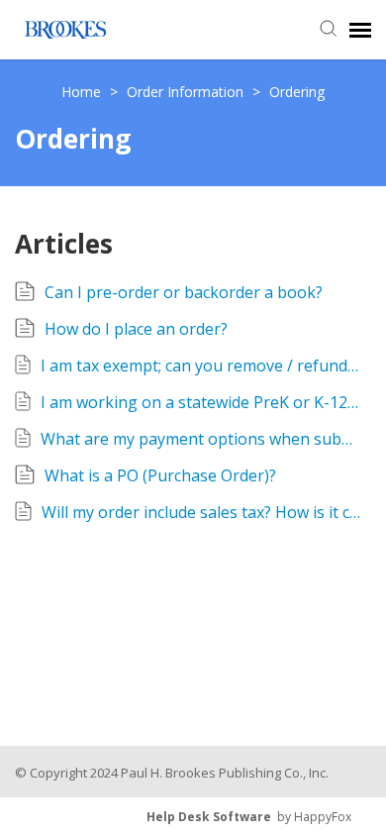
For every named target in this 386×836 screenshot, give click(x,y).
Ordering (297, 91)
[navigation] (360, 30)
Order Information (187, 91)
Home (83, 91)
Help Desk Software (208, 816)
